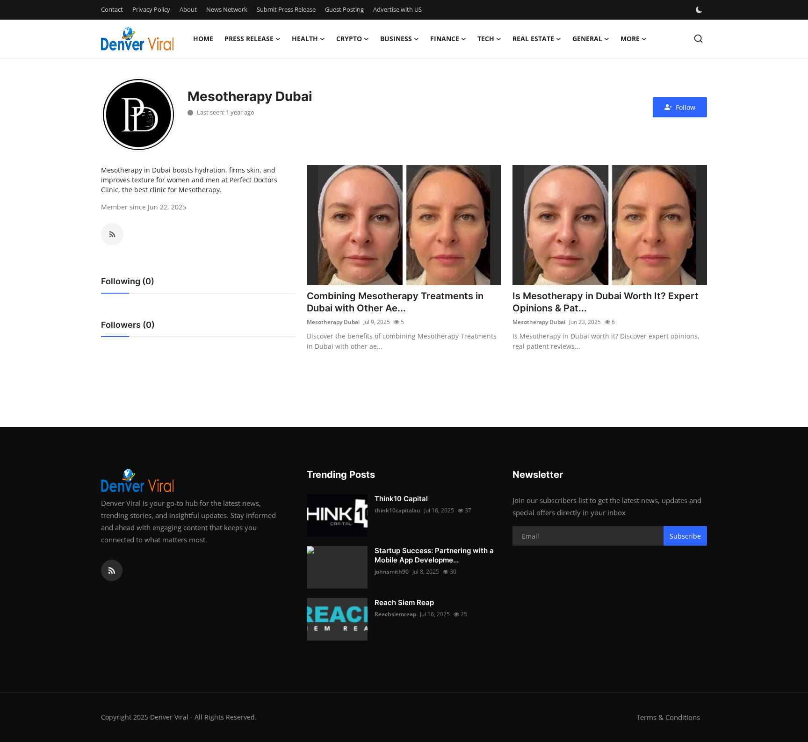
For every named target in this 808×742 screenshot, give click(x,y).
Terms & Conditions (668, 717)
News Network (226, 9)
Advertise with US (397, 9)
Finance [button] (444, 38)
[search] (698, 38)
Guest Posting (344, 9)
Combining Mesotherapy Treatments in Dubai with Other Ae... (395, 302)
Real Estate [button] (533, 38)
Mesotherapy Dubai (333, 322)
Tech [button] (485, 38)
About (188, 9)
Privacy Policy (151, 9)
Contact (112, 9)
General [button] (587, 38)
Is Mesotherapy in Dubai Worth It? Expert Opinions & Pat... (605, 302)
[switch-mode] (700, 10)
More (630, 38)
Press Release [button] (249, 38)
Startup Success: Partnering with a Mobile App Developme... (434, 555)
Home (203, 38)
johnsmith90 (392, 572)
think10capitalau (397, 510)
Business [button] (396, 38)
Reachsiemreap (395, 614)
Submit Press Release (286, 9)
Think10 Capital (401, 498)
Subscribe (685, 536)
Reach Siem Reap (404, 602)
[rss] (112, 570)
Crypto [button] (349, 38)
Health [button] (305, 38)
